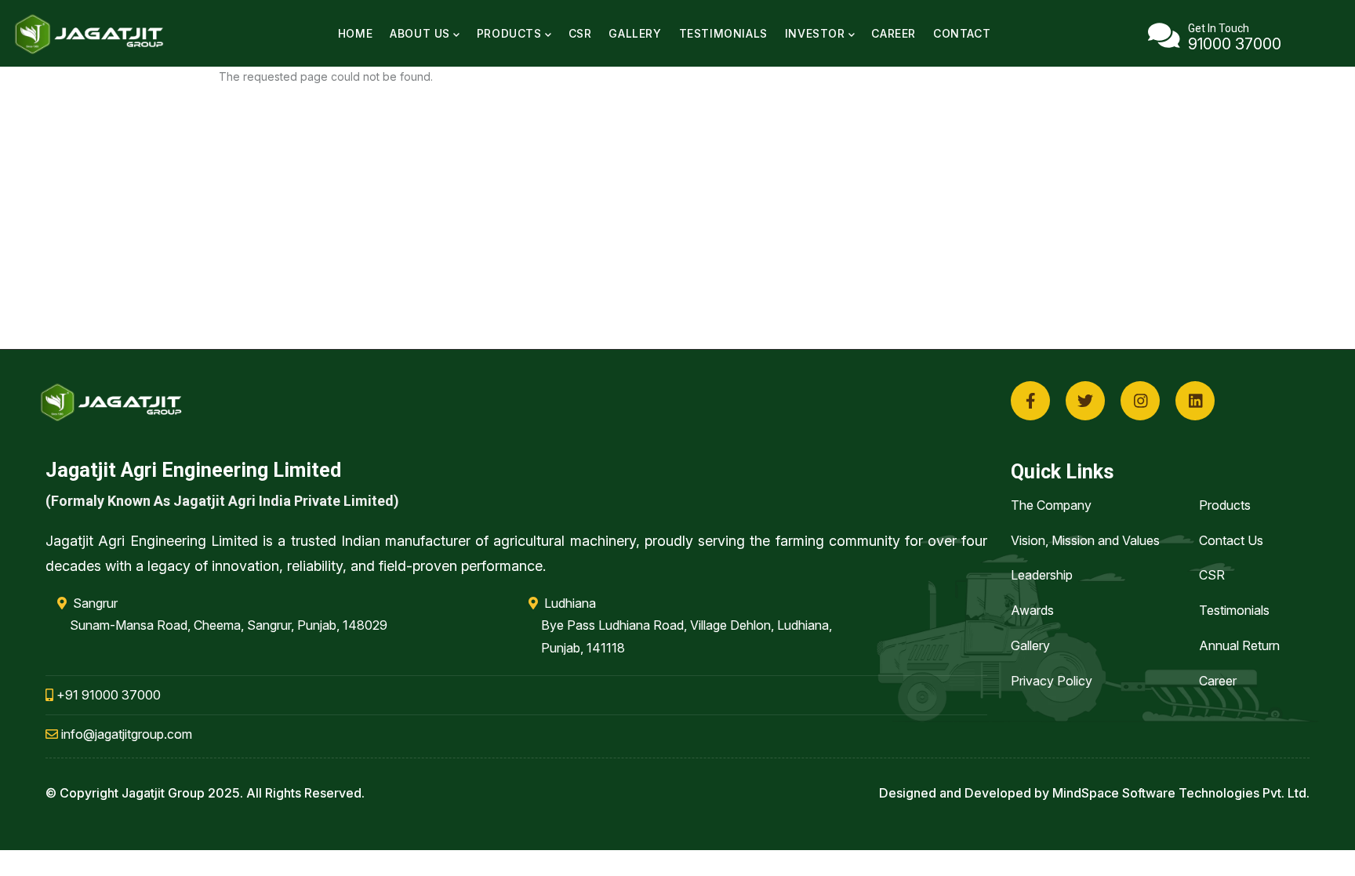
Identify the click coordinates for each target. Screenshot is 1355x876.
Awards (1032, 610)
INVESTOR (815, 33)
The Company (1051, 505)
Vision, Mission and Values (1085, 540)
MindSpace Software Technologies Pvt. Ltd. (1181, 793)
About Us (420, 33)
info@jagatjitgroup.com (125, 734)
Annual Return (1239, 645)
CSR (580, 33)
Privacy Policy (1051, 681)
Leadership (1042, 575)
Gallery (634, 33)
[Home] (90, 34)
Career (893, 33)
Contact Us (1231, 540)
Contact (961, 33)
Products (509, 33)
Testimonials (723, 33)
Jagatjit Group (163, 793)
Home (355, 33)
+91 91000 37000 (107, 695)
